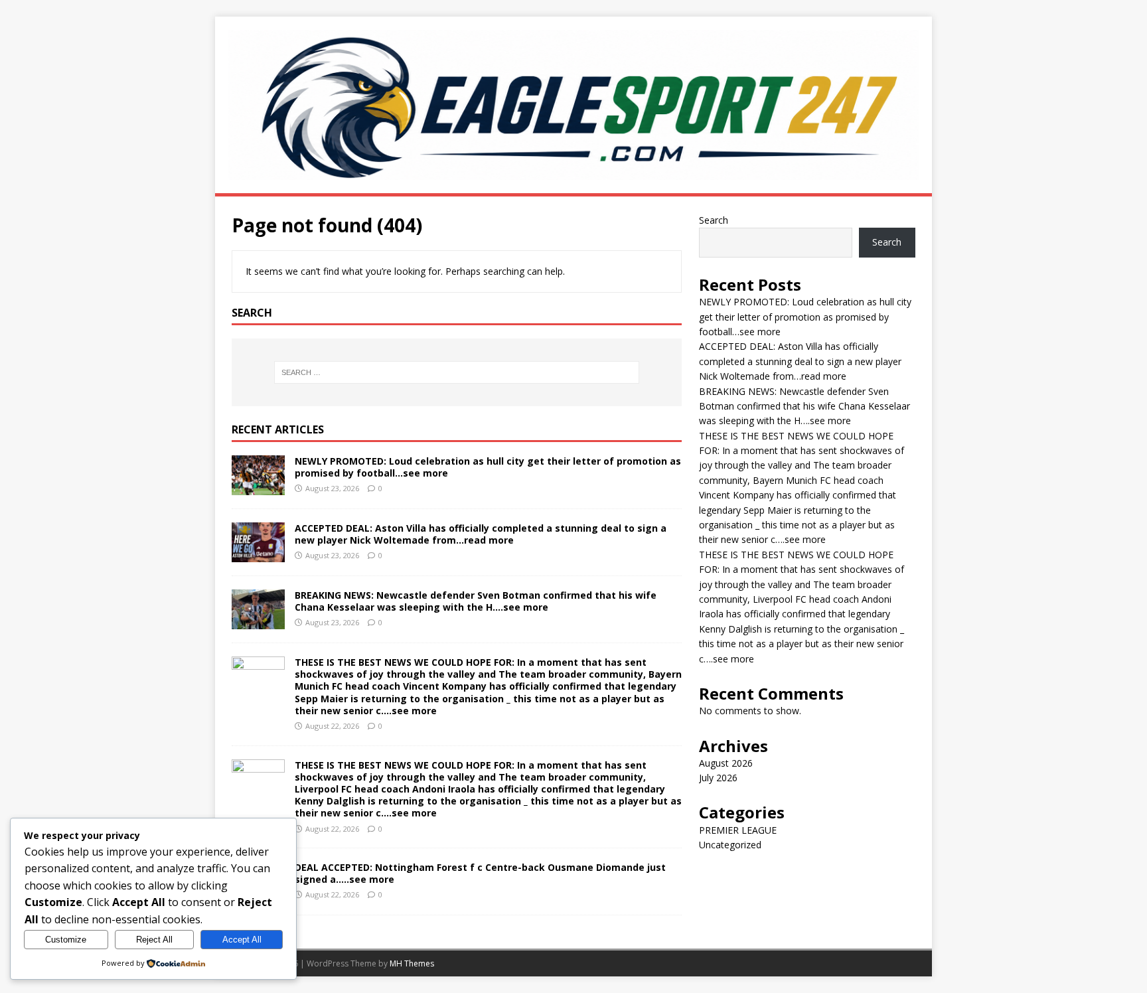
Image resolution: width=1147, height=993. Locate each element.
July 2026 (718, 777)
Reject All (154, 940)
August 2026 (726, 763)
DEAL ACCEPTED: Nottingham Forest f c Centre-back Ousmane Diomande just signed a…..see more (480, 873)
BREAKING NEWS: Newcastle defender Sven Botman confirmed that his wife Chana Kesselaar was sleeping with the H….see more (475, 601)
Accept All (242, 940)
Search (713, 220)
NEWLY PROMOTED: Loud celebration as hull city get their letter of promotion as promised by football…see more (488, 467)
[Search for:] (456, 372)
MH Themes (412, 963)
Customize (65, 940)
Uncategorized (730, 844)
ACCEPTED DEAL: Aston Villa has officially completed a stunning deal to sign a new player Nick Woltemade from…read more (480, 534)
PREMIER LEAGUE (738, 830)
